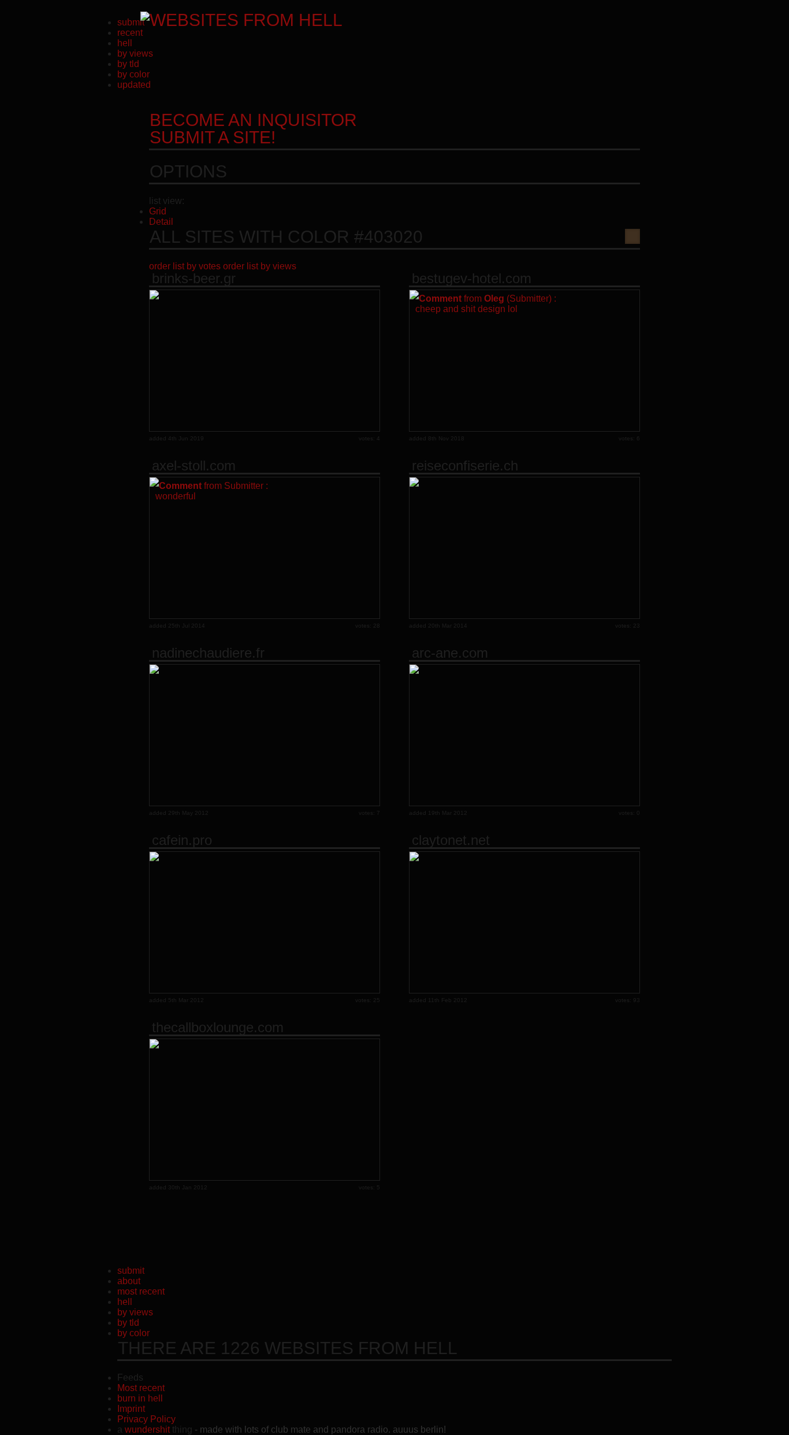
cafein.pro (182, 840)
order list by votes (185, 266)
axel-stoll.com (194, 466)
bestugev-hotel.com (471, 278)
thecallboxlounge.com (218, 1027)
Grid (157, 211)
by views (135, 53)
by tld (128, 64)
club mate (291, 1429)
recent (130, 33)
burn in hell (140, 1398)
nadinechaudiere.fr (208, 653)
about (128, 1281)
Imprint (131, 1409)
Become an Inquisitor (253, 128)
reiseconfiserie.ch (465, 466)
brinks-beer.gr (194, 278)
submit (130, 22)
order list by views (259, 266)
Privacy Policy (146, 1419)
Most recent (141, 1388)
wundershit (147, 1429)
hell (124, 43)
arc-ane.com (450, 653)
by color (133, 74)
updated (134, 85)
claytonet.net (451, 840)
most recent (141, 1291)
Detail (161, 222)
